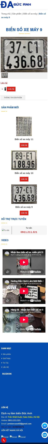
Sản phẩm (17, 13)
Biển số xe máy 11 (24, 139)
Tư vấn (29, 228)
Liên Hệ (6, 367)
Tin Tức (5, 363)
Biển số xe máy (30, 13)
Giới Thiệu (6, 358)
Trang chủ (5, 13)
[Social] (22, 437)
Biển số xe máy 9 (24, 207)
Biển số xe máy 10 (24, 173)
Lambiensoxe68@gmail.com (19, 424)
